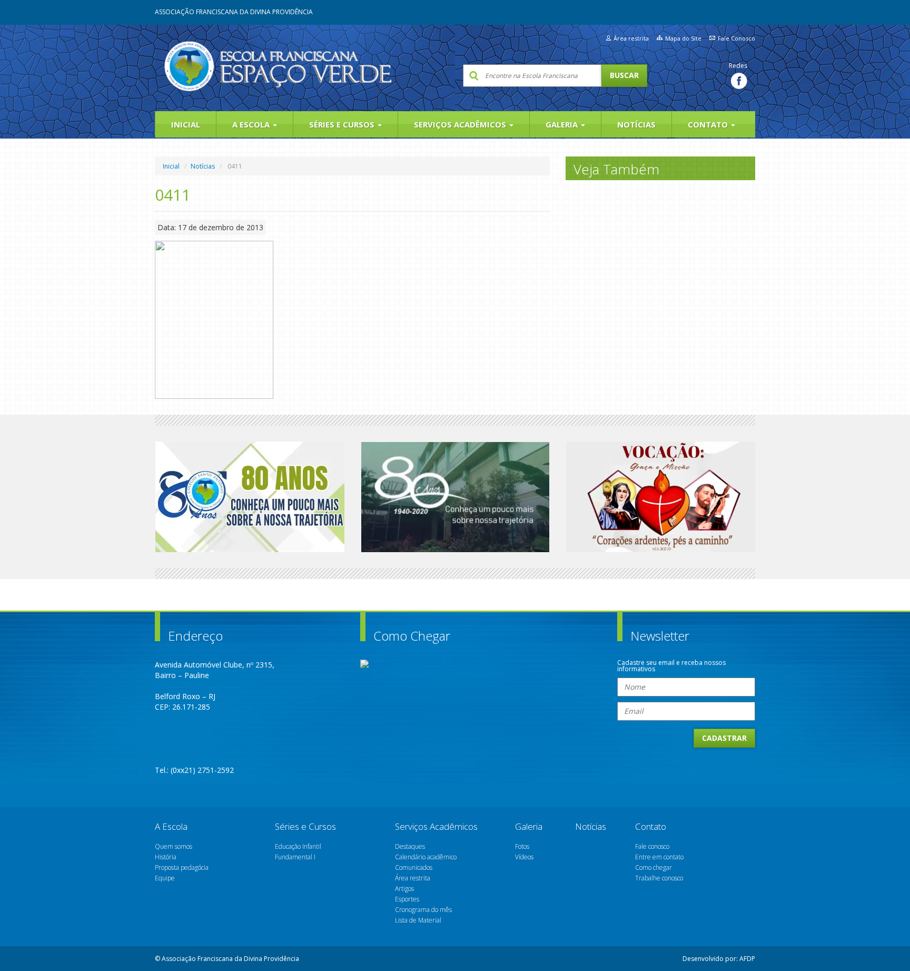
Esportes (407, 899)
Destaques (410, 846)
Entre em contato (659, 856)
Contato (709, 124)
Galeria (563, 124)
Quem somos (173, 846)
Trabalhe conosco (659, 878)
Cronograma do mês (423, 909)
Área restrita (631, 38)
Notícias (636, 124)
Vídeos (524, 856)
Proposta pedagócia (182, 867)
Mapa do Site (683, 38)
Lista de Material (418, 920)
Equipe (165, 878)
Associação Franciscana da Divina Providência (234, 11)
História (165, 856)
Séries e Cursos (343, 124)
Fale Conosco (736, 38)
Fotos (522, 846)
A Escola (252, 124)
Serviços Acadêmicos (461, 124)
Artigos (404, 888)
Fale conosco (652, 846)
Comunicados (413, 867)
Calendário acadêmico (426, 856)
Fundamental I (295, 856)
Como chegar (653, 867)
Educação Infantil (298, 846)
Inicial (185, 124)
